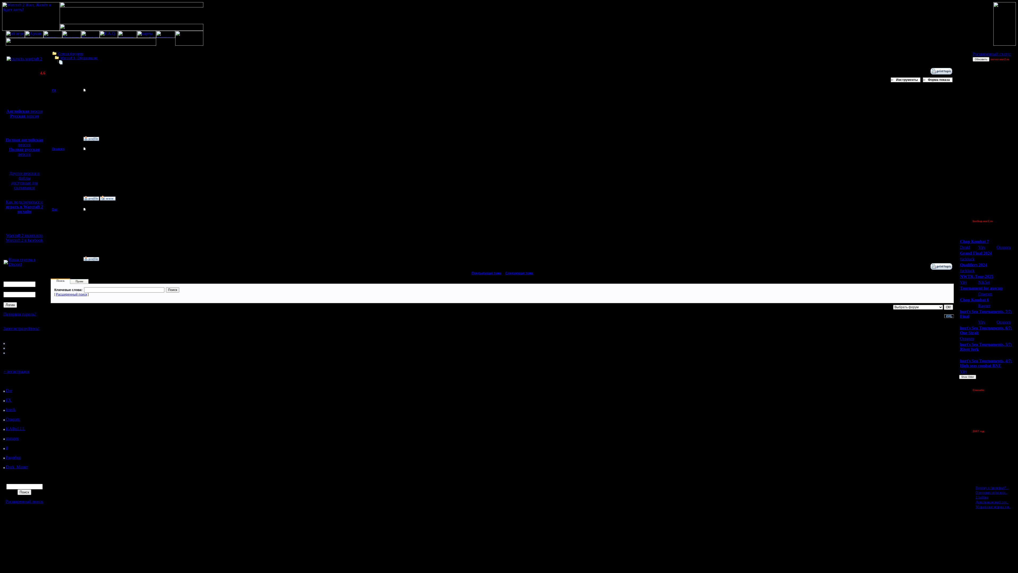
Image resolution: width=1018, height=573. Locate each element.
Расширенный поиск (24, 501)
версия (24, 111)
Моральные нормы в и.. (993, 507)
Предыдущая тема (486, 273)
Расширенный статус (992, 54)
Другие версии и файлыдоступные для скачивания (24, 180)
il (7, 448)
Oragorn (13, 419)
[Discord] (6, 263)
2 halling (982, 497)
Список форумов (70, 54)
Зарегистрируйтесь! (21, 328)
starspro (12, 438)
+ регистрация (16, 371)
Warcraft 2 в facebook (24, 240)
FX (8, 400)
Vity (981, 247)
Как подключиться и (24, 207)
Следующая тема (519, 273)
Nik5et (984, 282)
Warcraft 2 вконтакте (24, 235)
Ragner (984, 305)
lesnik (11, 409)
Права (79, 281)
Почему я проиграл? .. (992, 488)
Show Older (967, 377)
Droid (965, 247)
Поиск (60, 280)
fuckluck (967, 259)
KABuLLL (15, 429)
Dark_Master (17, 467)
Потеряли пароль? (19, 314)
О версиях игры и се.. (991, 492)
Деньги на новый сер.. (992, 502)
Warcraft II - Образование (79, 58)
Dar (9, 390)
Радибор (13, 457)
